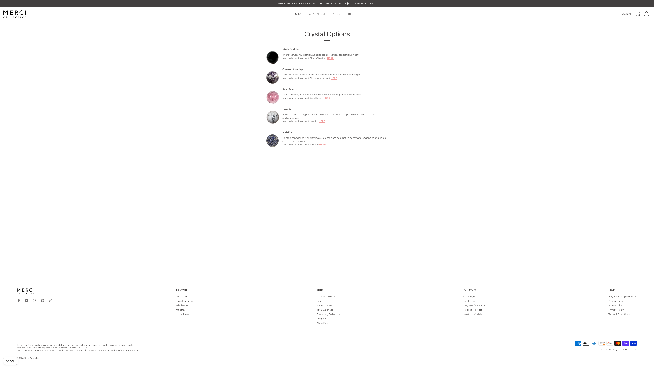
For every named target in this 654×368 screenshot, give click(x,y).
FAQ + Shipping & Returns (622, 296)
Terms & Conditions (619, 314)
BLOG (351, 14)
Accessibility (615, 305)
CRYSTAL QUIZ (317, 14)
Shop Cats (322, 323)
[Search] (638, 14)
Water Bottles (324, 305)
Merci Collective (31, 358)
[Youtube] (26, 300)
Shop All (321, 318)
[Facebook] (18, 300)
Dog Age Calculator (474, 305)
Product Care (615, 301)
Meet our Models (472, 314)
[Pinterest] (42, 300)
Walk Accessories (326, 296)
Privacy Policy (616, 309)
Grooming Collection (328, 314)
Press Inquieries (184, 301)
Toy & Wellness (325, 309)
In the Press (182, 314)
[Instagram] (34, 300)
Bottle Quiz (469, 301)
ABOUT (337, 14)
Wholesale (182, 305)
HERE (330, 58)
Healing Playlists (472, 309)
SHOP (298, 14)
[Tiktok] (50, 300)
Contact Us (182, 296)
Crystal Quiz (470, 296)
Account (626, 14)
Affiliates (180, 309)
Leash (320, 301)
